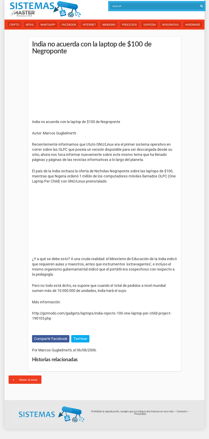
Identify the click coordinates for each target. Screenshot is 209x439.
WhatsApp (47, 24)
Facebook (69, 24)
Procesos (129, 24)
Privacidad (140, 414)
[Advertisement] (62, 87)
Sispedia (149, 24)
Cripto (14, 24)
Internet (89, 24)
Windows (109, 24)
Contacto (182, 411)
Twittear (80, 339)
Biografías (170, 24)
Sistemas (45, 9)
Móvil (30, 24)
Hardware (192, 24)
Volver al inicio (28, 379)
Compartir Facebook (50, 339)
